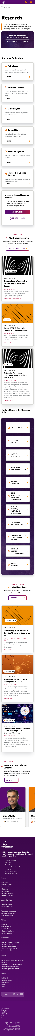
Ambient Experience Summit (10, 969)
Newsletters (5, 982)
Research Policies (7, 895)
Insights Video (5, 929)
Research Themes (7, 893)
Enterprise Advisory (7, 915)
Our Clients (8, 862)
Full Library (4, 882)
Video (3, 986)
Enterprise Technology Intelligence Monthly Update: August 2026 (15, 375)
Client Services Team (11, 871)
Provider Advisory (6, 907)
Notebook (4, 984)
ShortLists (4, 889)
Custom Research (6, 909)
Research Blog (5, 887)
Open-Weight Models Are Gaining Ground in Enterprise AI (17, 633)
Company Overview (10, 860)
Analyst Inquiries (6, 905)
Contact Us (8, 869)
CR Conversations (6, 933)
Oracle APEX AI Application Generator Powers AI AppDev (16, 329)
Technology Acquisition (8, 911)
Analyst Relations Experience (10, 966)
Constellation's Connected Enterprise (12, 960)
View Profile (11, 822)
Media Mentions (9, 865)
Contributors (5, 891)
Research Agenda (6, 885)
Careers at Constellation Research (15, 867)
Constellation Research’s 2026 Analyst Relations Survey (15, 283)
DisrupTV (4, 924)
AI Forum (4, 962)
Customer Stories (6, 980)
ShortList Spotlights (7, 931)
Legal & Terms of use (11, 873)
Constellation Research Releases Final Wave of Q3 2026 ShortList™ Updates (17, 730)
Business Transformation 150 (10, 942)
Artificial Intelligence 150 (9, 949)
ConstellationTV (6, 927)
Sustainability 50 (6, 951)
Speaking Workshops (7, 913)
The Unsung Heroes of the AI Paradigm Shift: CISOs (15, 680)
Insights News (5, 978)
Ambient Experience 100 (8, 947)
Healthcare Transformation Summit (12, 964)
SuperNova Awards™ (7, 944)
